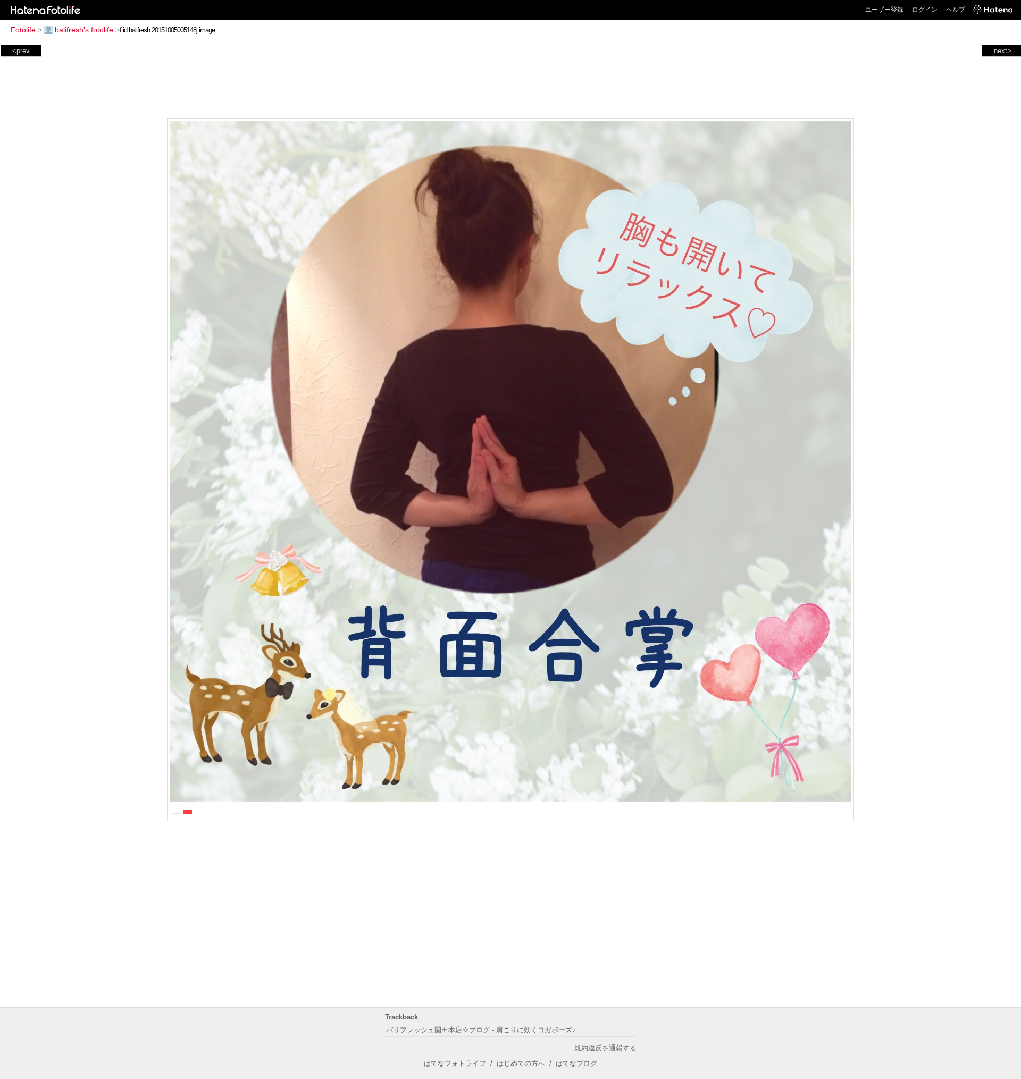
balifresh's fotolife (84, 30)
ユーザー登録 (884, 9)
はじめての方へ (521, 1063)
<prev (21, 51)
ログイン (925, 9)
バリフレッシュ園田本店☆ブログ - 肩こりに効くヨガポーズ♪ (481, 1030)
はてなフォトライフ (455, 1063)
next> (1002, 51)
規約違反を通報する (605, 1048)
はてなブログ (576, 1063)
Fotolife (23, 30)
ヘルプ (955, 9)
